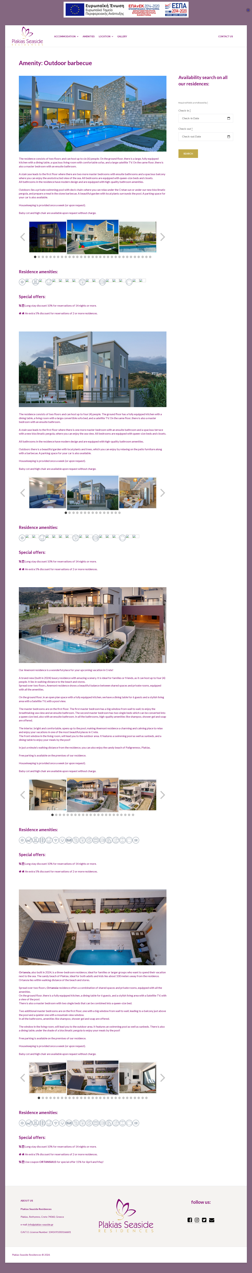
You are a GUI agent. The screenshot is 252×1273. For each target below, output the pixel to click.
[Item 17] (96, 257)
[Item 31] (150, 257)
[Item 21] (112, 257)
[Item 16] (93, 257)
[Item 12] (77, 257)
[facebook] (190, 1220)
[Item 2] (39, 257)
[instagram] (197, 1220)
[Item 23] (119, 257)
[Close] (248, 10)
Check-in (184, 110)
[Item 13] (81, 257)
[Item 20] (108, 257)
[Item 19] (104, 257)
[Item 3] (43, 257)
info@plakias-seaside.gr (40, 1224)
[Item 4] (46, 257)
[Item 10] (69, 257)
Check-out (185, 128)
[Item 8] (62, 257)
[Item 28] (138, 257)
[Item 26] (131, 257)
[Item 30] (146, 257)
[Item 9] (66, 257)
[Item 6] (54, 257)
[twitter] (204, 1220)
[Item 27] (135, 257)
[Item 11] (73, 257)
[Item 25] (127, 257)
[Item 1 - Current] (35, 257)
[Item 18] (100, 257)
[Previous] (23, 237)
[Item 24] (123, 257)
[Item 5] (50, 257)
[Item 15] (89, 257)
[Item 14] (85, 257)
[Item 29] (142, 257)
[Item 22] (116, 257)
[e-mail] (211, 1220)
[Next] (162, 237)
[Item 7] (58, 257)
